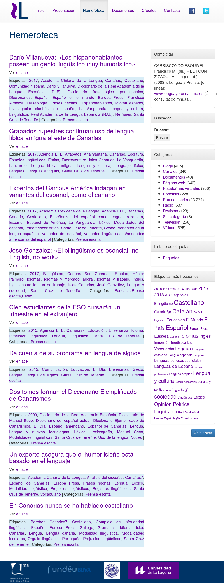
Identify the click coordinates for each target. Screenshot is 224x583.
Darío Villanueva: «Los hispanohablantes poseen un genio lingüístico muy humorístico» (72, 60)
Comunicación (54, 369)
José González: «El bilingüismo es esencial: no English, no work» (74, 253)
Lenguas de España (173, 366)
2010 (158, 288)
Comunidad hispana (26, 86)
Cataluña (162, 311)
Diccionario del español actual (63, 420)
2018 (159, 294)
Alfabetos (73, 154)
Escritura (135, 154)
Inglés (138, 279)
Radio (27, 296)
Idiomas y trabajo (113, 279)
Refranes (123, 114)
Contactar (172, 10)
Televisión (171, 222)
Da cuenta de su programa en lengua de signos (75, 352)
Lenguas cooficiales (185, 360)
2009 (32, 414)
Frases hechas (64, 102)
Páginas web (174, 182)
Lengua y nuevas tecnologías (39, 431)
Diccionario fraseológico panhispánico (105, 91)
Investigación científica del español (42, 108)
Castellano (133, 80)
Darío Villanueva (60, 86)
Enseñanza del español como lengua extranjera (96, 216)
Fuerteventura (74, 159)
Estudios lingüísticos (27, 159)
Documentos (123, 10)
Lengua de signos (41, 375)
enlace (22, 72)
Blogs (168, 166)
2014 (180, 288)
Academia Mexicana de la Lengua (69, 211)
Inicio (40, 10)
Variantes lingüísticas (102, 233)
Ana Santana (95, 154)
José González (110, 284)
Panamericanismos (42, 227)
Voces (136, 437)
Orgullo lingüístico (43, 538)
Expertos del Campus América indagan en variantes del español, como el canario (67, 191)
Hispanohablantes (96, 102)
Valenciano (192, 418)
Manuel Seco (130, 431)
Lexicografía (101, 431)
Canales (170, 171)
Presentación (63, 10)
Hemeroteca (93, 10)
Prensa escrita (75, 119)
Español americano (66, 426)
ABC (168, 294)
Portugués (71, 538)
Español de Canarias (107, 426)
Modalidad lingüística (28, 488)
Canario (16, 216)
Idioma (137, 330)
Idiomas (34, 279)
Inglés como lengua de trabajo (37, 284)
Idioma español (129, 102)
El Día (99, 369)
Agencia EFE (50, 154)
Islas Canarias (101, 159)
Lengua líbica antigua (52, 165)
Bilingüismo (53, 273)
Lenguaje (199, 355)
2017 (33, 80)
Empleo (121, 273)
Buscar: (161, 130)
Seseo (109, 227)
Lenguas (16, 171)
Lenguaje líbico (128, 165)
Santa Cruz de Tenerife (83, 171)
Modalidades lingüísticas (30, 437)
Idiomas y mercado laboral (69, 279)
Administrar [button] (203, 432)
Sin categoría (174, 216)
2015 (32, 330)
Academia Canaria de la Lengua (56, 477)
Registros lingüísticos (111, 488)
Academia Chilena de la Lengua (71, 80)
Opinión (163, 403)
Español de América (46, 222)
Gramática (107, 527)
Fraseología (37, 102)
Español (41, 97)
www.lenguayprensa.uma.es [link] (178, 93)
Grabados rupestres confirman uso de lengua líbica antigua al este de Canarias (71, 134)
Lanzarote (18, 165)
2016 (194, 289)
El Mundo (194, 319)
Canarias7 (75, 330)
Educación (96, 330)
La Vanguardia (92, 108)
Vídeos (169, 227)
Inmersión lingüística (28, 336)
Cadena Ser (78, 273)
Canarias (113, 80)
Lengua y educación (186, 381)
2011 (166, 289)
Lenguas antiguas (43, 171)
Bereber (37, 521)
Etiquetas (171, 257)
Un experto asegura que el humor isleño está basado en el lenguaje (71, 457)
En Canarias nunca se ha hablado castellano (71, 505)
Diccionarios (20, 97)
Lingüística (18, 114)
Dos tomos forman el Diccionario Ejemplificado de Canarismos (73, 394)
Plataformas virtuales (181, 188)
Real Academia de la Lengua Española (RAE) (72, 114)
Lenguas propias (180, 374)
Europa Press (110, 97)
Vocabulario (50, 494)
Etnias (53, 159)
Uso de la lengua (113, 437)
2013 (173, 289)
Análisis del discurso (105, 477)
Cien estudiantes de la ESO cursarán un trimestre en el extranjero (64, 310)
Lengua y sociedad (171, 392)
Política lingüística (172, 407)
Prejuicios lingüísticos (69, 488)
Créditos (149, 10)
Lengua (58, 336)
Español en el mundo (73, 97)
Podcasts (122, 290)
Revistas (170, 210)
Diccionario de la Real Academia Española (78, 414)
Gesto (138, 369)
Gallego (86, 527)
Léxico (104, 222)
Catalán (182, 311)
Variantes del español (61, 233)
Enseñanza (118, 330)
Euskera (161, 336)
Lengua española (180, 354)
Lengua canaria (60, 533)
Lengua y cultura (126, 108)
